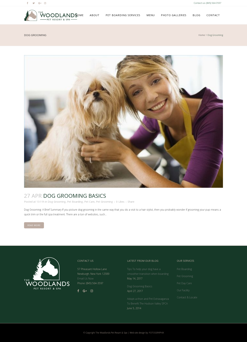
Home (202, 35)
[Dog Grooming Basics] (123, 121)
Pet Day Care (184, 283)
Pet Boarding (75, 201)
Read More (34, 225)
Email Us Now (85, 278)
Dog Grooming (57, 201)
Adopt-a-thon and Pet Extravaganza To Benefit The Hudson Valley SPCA (148, 301)
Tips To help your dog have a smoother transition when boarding (148, 271)
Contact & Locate (187, 297)
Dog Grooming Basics (74, 195)
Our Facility (183, 290)
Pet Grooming (104, 201)
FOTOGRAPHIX (156, 332)
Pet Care (89, 201)
